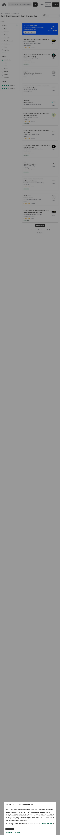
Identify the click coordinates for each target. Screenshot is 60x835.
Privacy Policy (17, 824)
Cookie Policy (17, 832)
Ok (10, 829)
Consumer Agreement (47, 823)
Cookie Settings (22, 829)
